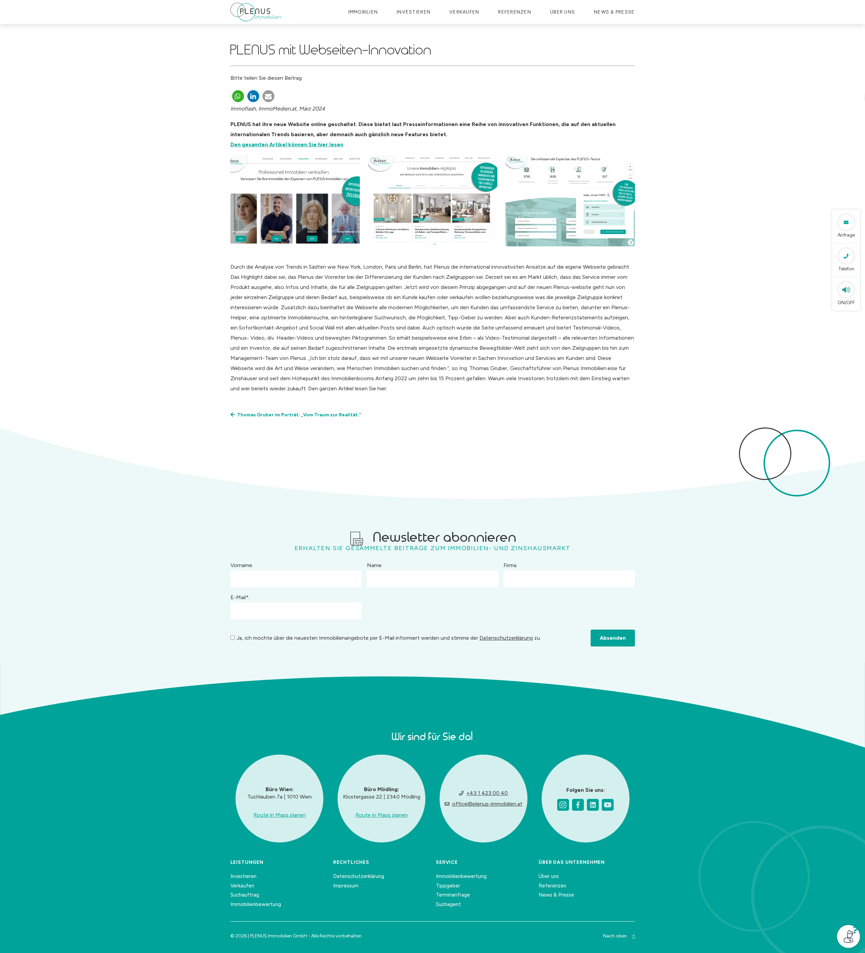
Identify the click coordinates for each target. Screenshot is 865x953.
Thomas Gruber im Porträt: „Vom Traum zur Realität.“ (299, 415)
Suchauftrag (244, 895)
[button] (238, 96)
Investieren (243, 876)
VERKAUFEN (464, 12)
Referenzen (514, 12)
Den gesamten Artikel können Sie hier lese (285, 144)
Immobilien (363, 12)
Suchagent (448, 904)
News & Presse (556, 895)
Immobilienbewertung (255, 904)
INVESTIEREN (413, 12)
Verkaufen (242, 886)
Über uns (562, 12)
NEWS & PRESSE (614, 12)
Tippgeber (448, 886)
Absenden (613, 638)
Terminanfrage (453, 895)
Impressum (346, 886)
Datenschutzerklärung (506, 638)
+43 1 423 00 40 (487, 793)
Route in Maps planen (279, 815)
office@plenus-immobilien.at (487, 804)
